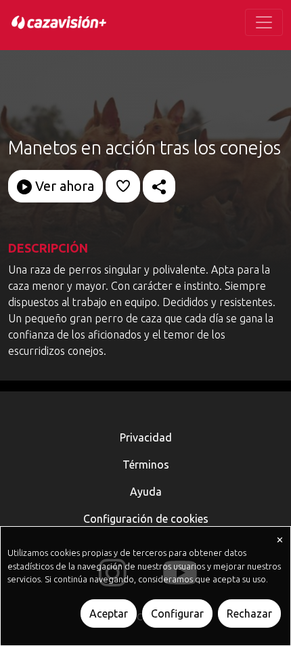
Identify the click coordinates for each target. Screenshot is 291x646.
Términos (145, 464)
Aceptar (108, 613)
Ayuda (146, 492)
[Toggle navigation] (264, 22)
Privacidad (146, 437)
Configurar (177, 613)
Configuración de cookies (145, 519)
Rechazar (249, 613)
